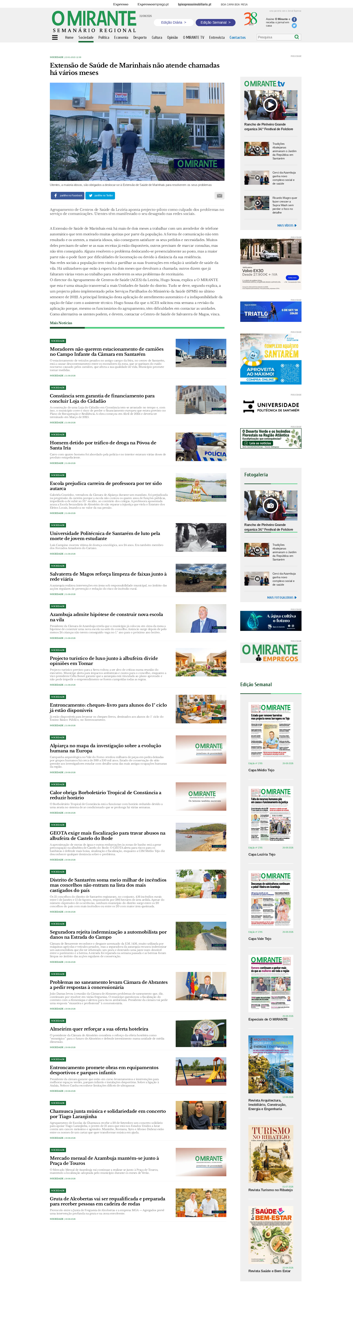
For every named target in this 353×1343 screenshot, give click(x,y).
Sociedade (57, 57)
